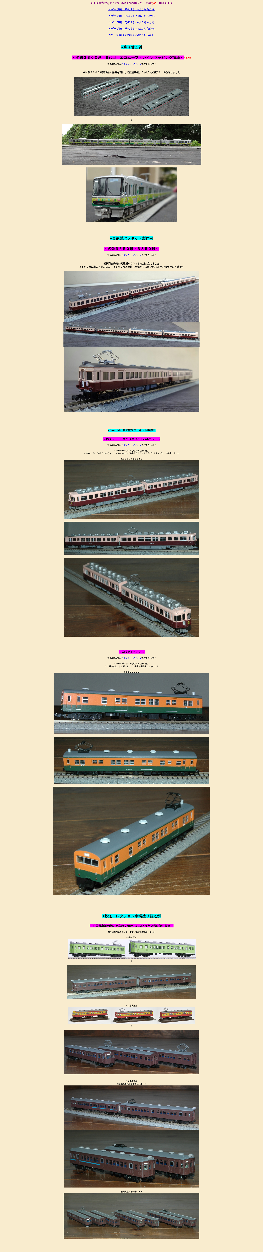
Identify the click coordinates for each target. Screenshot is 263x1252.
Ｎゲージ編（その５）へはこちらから (131, 28)
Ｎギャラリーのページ (131, 64)
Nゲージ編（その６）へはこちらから (131, 35)
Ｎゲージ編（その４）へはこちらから (131, 22)
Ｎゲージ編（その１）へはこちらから (131, 9)
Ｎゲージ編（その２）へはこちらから (131, 15)
